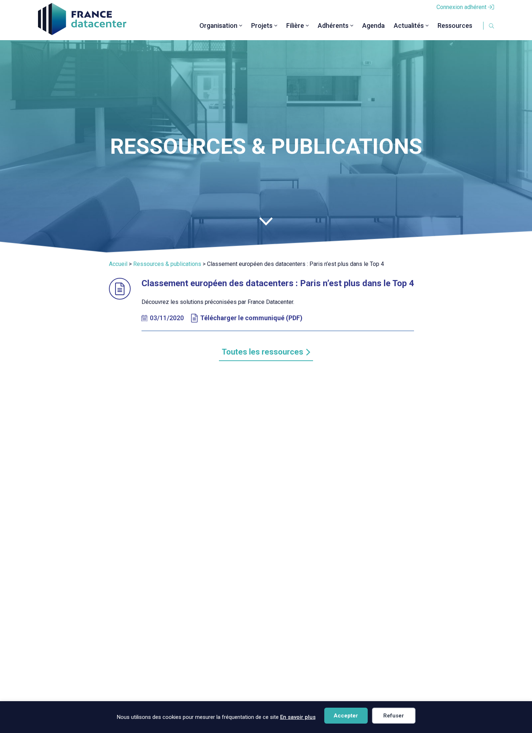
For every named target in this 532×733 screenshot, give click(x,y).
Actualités (409, 25)
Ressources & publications (167, 263)
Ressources (455, 25)
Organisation (218, 25)
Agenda (373, 25)
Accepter (346, 715)
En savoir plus (298, 717)
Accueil (118, 263)
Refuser (393, 715)
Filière (295, 25)
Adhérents (333, 25)
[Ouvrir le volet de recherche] (483, 25)
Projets (262, 25)
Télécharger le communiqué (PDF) (251, 318)
